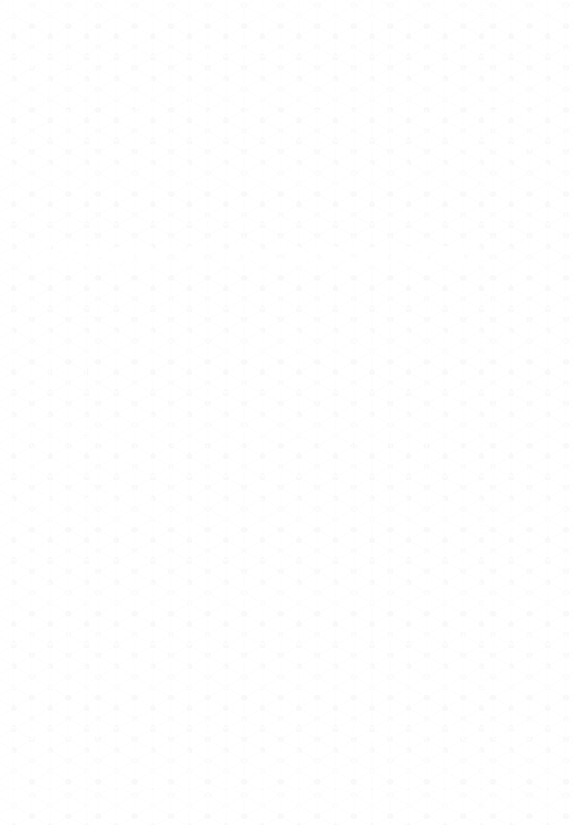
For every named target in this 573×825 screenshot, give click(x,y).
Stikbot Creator (499, 147)
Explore (205, 112)
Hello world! (63, 371)
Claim (68, 112)
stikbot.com (63, 64)
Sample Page (505, 112)
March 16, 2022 (70, 496)
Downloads (133, 112)
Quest (433, 112)
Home (262, 112)
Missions (373, 112)
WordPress (511, 735)
